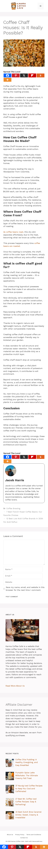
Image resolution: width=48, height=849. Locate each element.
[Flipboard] (32, 75)
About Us (10, 834)
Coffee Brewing (13, 508)
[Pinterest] (16, 75)
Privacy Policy (19, 834)
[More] (7, 80)
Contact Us (24, 837)
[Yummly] (40, 75)
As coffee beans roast (13, 232)
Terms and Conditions (33, 834)
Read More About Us (15, 686)
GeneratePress (37, 841)
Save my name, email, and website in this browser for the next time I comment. (25, 588)
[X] (24, 75)
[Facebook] (7, 75)
